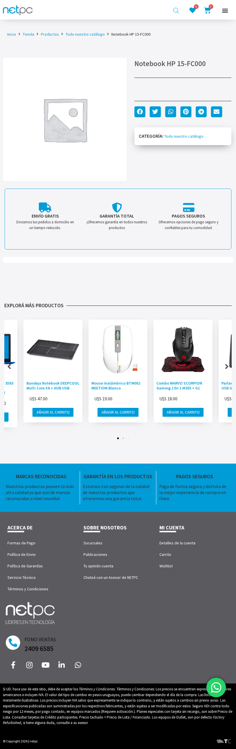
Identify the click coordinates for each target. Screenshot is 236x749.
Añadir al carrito (53, 412)
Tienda (28, 34)
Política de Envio (21, 554)
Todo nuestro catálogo (85, 34)
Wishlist (166, 566)
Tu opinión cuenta (98, 566)
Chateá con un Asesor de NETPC (110, 577)
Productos (50, 34)
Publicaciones (95, 554)
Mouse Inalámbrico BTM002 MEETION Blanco (116, 386)
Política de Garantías (25, 566)
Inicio (11, 34)
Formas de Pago (21, 543)
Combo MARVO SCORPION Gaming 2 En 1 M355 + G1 (179, 386)
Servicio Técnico (21, 577)
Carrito (165, 554)
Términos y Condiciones (27, 588)
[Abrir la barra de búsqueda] (176, 10)
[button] (225, 10)
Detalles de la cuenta (177, 543)
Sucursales (92, 543)
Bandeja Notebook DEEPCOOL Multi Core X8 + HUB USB (52, 386)
